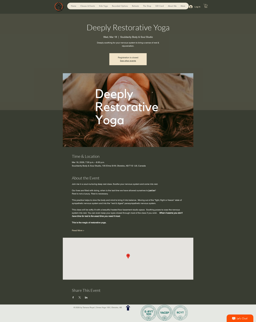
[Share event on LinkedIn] (86, 297)
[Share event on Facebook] (73, 297)
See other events (128, 60)
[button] (206, 6)
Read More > (78, 230)
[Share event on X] (79, 297)
